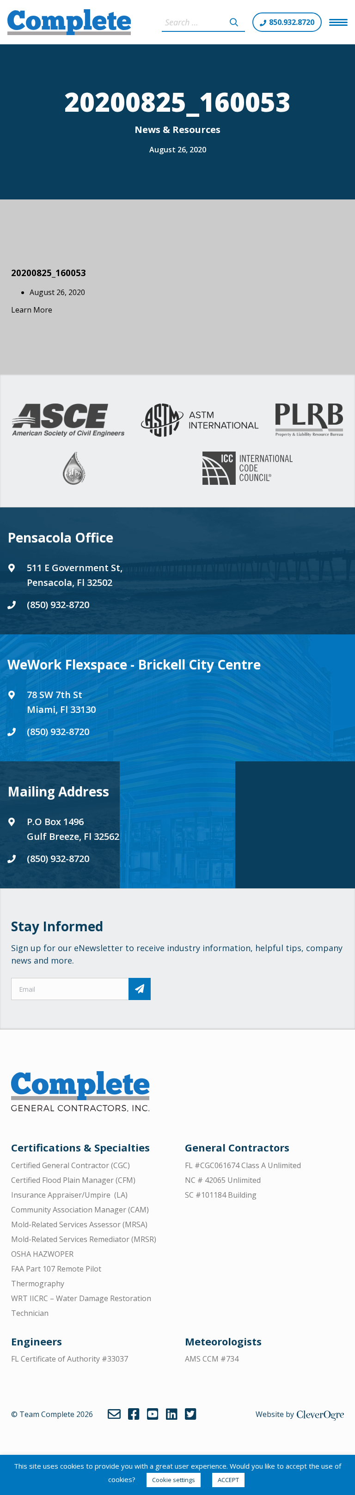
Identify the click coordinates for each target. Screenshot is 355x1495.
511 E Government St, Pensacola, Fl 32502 (74, 575)
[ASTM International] (199, 420)
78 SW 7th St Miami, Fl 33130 (61, 702)
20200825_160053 (48, 272)
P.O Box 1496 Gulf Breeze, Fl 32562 (73, 829)
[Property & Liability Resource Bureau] (309, 420)
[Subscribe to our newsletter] (140, 989)
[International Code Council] (247, 468)
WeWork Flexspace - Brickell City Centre (134, 664)
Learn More (31, 310)
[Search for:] (203, 22)
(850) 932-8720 (58, 604)
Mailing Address (58, 791)
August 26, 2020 (177, 150)
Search (233, 22)
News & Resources (177, 129)
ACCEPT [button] (228, 1480)
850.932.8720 (291, 22)
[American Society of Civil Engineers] (68, 420)
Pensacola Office (60, 537)
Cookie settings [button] (173, 1480)
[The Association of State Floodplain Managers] (74, 468)
